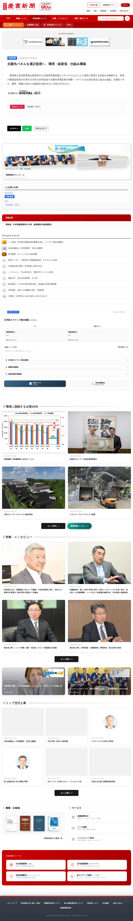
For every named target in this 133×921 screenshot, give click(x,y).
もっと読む (52, 526)
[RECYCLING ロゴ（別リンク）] (120, 673)
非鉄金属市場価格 (15, 374)
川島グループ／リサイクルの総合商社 (18, 514)
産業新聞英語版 (65, 908)
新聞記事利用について (52, 903)
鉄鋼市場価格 (13, 367)
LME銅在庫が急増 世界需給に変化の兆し (25, 266)
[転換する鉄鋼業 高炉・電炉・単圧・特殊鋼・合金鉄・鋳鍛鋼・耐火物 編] (25, 823)
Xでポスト (14, 128)
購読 (88, 11)
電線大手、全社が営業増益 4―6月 (23, 278)
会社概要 (105, 903)
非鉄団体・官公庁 (33, 107)
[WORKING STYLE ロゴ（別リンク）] (54, 673)
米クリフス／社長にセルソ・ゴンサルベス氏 (65, 781)
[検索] (127, 18)
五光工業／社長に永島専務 (58, 741)
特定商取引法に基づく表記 (30, 903)
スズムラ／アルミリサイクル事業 (82, 514)
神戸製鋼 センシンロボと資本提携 (22, 254)
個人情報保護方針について (73, 903)
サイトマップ (12, 903)
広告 (95, 11)
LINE (27, 128)
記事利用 (103, 11)
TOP (8, 18)
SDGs (69, 25)
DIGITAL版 (94, 5)
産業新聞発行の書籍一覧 (53, 838)
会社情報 (113, 11)
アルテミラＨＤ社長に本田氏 (102, 741)
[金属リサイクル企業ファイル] (53, 823)
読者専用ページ (108, 5)
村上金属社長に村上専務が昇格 (16, 781)
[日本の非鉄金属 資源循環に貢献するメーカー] (39, 823)
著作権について (92, 903)
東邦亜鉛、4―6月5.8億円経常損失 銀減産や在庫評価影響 (32, 284)
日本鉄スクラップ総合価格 (18, 360)
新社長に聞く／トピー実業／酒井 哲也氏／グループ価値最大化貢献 (30, 648)
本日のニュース (17, 107)
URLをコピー (40, 128)
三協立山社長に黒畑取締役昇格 (103, 781)
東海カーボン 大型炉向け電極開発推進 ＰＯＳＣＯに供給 (32, 260)
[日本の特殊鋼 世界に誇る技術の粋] (11, 823)
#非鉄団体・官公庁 (12, 205)
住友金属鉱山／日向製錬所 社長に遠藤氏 (25, 248)
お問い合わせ (124, 11)
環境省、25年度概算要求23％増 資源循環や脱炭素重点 (29, 224)
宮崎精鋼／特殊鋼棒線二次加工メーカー (19, 459)
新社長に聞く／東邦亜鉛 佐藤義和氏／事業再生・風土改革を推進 (95, 648)
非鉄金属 (9, 196)
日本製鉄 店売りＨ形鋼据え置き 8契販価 (26, 290)
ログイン (125, 5)
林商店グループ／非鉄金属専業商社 (83, 459)
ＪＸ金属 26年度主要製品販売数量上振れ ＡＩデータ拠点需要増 (35, 242)
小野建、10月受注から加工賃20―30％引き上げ (27, 296)
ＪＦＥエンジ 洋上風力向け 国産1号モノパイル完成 (30, 272)
